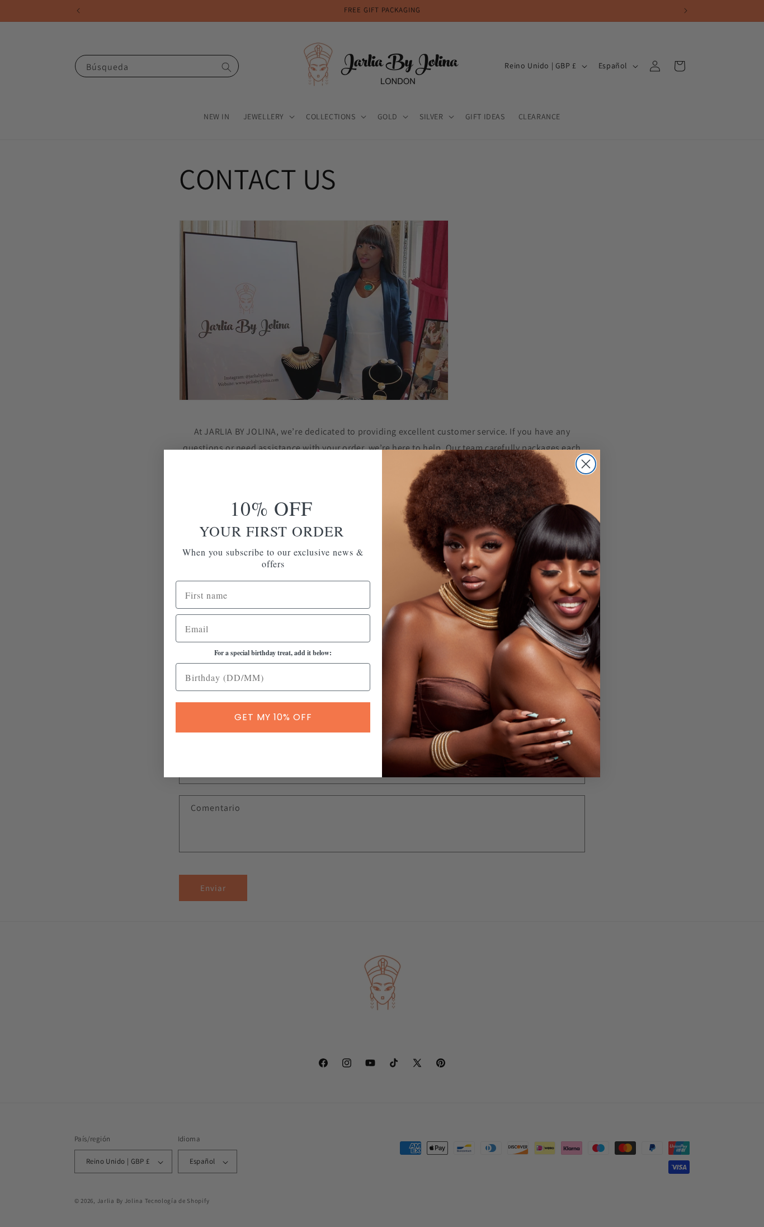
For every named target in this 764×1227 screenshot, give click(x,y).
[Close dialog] (586, 464)
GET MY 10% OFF (273, 717)
